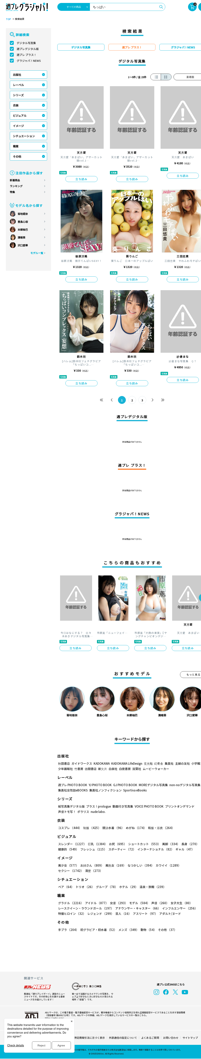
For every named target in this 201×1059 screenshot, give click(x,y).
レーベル (18, 85)
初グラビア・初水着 (98, 930)
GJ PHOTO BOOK (125, 785)
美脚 (171, 844)
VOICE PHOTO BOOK (149, 806)
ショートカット (144, 844)
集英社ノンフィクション (105, 790)
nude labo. (98, 812)
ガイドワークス (81, 763)
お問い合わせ (170, 1037)
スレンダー (72, 844)
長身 (190, 844)
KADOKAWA (102, 763)
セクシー (70, 871)
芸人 (123, 913)
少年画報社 (65, 769)
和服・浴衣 (161, 828)
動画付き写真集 (122, 806)
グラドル (70, 903)
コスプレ (70, 828)
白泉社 (113, 769)
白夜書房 (125, 769)
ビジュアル (19, 115)
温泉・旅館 (153, 887)
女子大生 (181, 903)
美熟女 (115, 865)
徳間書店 (91, 769)
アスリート (145, 913)
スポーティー (122, 849)
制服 (92, 828)
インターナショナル (155, 849)
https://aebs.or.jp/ (54, 1018)
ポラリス (83, 812)
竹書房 (78, 769)
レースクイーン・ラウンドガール (86, 908)
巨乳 (97, 844)
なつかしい (141, 865)
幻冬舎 (158, 763)
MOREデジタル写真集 (153, 785)
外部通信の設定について (123, 1037)
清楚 (94, 871)
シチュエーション (24, 136)
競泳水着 (113, 828)
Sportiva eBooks (135, 790)
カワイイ (168, 865)
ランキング (16, 186)
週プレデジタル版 (28, 49)
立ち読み (81, 179)
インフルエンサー (179, 908)
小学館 (195, 763)
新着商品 (15, 180)
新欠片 (102, 769)
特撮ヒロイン (72, 913)
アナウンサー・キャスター (138, 908)
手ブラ (68, 930)
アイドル (96, 903)
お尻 (118, 844)
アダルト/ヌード (170, 913)
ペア (66, 887)
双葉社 (136, 769)
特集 (12, 192)
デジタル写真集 (26, 43)
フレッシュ (93, 849)
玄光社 (148, 763)
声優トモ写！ (67, 812)
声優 (160, 903)
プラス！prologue (98, 806)
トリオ (85, 887)
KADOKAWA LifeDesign (126, 763)
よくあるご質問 (150, 1037)
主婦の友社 (182, 763)
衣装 (15, 105)
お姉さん (92, 865)
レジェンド (100, 913)
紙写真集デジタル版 (71, 806)
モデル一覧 (36, 253)
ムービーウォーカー (156, 769)
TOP (8, 19)
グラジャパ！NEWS (29, 61)
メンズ (128, 930)
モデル (139, 903)
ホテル (128, 887)
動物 (148, 930)
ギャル (184, 849)
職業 (15, 146)
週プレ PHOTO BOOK (72, 785)
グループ (107, 887)
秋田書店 (64, 763)
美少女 (68, 865)
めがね (136, 828)
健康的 (68, 849)
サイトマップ (190, 1037)
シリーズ (18, 95)
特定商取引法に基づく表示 (89, 1037)
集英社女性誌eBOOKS (73, 790)
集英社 (169, 763)
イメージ (18, 126)
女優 (119, 903)
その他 (17, 156)
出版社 (17, 75)
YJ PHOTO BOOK (100, 785)
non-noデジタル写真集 (184, 785)
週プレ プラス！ (27, 55)
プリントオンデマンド (180, 806)
